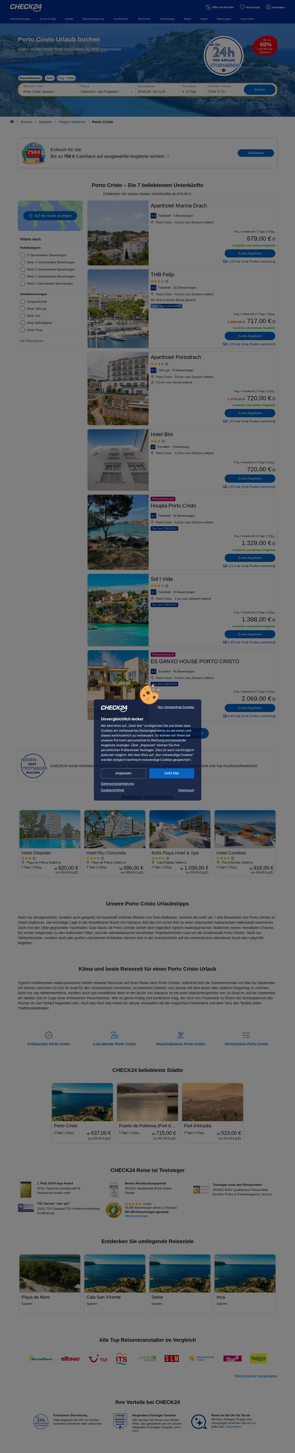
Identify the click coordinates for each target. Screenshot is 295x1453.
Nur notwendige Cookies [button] (176, 707)
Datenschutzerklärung (117, 784)
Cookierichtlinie (112, 790)
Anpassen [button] (123, 773)
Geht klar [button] (171, 773)
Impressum (186, 790)
